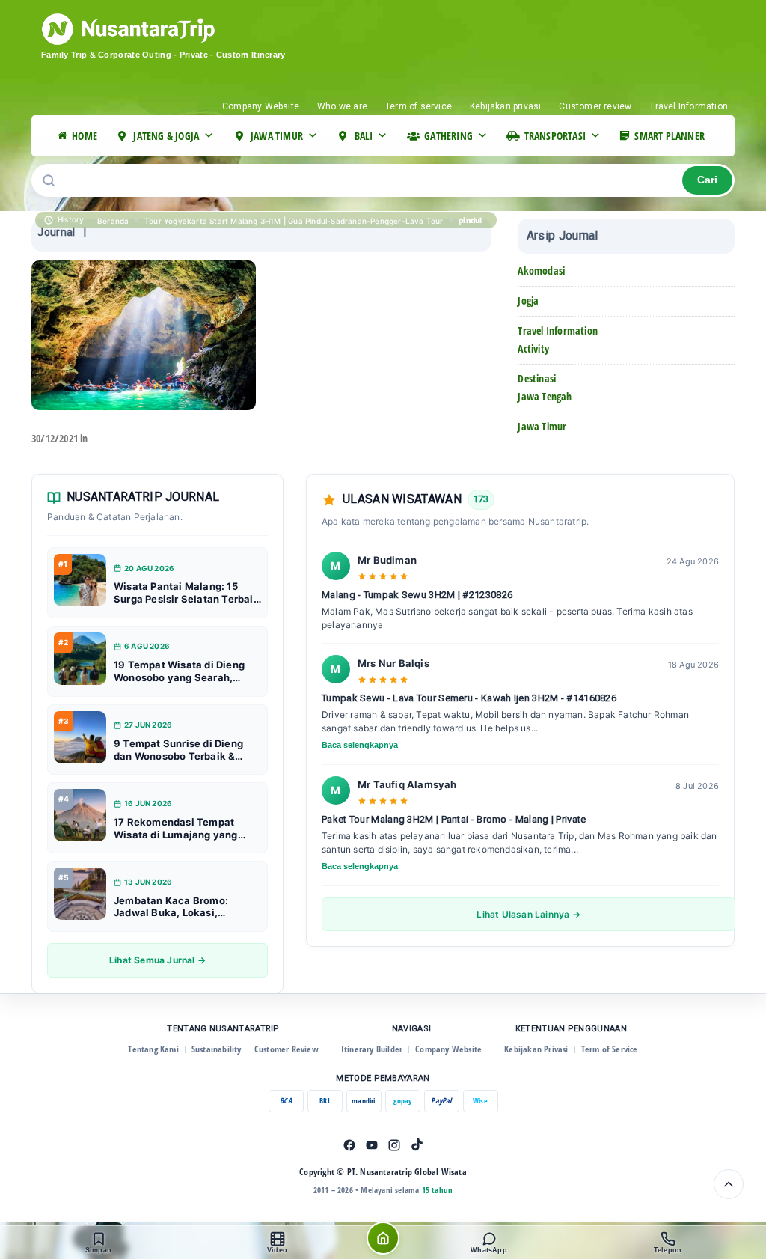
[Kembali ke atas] (729, 1184)
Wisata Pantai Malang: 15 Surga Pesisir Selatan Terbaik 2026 (187, 593)
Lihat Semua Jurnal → (157, 960)
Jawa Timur (542, 426)
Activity (533, 348)
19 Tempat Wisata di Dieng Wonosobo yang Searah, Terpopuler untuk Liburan (179, 671)
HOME (84, 136)
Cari (707, 180)
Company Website (260, 106)
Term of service (418, 106)
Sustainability (217, 1049)
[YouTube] (372, 1145)
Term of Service (609, 1049)
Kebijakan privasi (505, 106)
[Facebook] (349, 1145)
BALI (364, 136)
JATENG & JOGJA (166, 136)
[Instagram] (394, 1145)
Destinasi (537, 378)
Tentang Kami (153, 1049)
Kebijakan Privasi (536, 1049)
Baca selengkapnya (360, 744)
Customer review (595, 106)
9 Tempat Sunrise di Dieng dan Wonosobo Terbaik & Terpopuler (178, 750)
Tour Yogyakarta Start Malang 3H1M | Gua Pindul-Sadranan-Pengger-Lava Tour (294, 220)
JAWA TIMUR (277, 136)
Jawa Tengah (545, 396)
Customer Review (286, 1049)
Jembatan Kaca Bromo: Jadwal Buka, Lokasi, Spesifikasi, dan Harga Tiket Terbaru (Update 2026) (184, 907)
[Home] (383, 1238)
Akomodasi (541, 270)
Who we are (342, 106)
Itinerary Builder (371, 1049)
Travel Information (688, 106)
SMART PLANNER (669, 136)
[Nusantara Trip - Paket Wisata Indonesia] (184, 29)
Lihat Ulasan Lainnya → (528, 914)
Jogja (528, 300)
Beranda (113, 220)
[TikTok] (416, 1145)
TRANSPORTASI (555, 136)
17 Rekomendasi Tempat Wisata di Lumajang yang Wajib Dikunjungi (176, 828)
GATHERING (448, 136)
